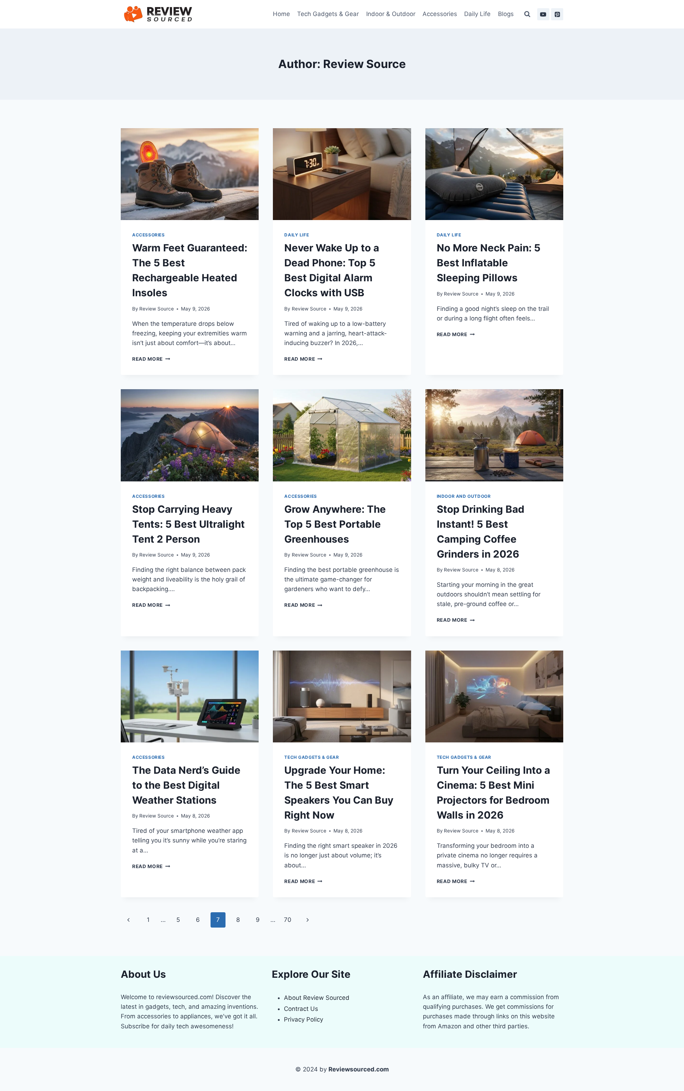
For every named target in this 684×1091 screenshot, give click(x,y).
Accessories (440, 13)
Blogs (506, 13)
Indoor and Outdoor (464, 496)
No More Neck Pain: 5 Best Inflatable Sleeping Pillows (488, 263)
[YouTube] (543, 14)
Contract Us (301, 1008)
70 (287, 919)
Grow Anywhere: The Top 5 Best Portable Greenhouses (335, 524)
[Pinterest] (557, 14)
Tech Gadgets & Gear (328, 13)
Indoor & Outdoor (390, 13)
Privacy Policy (303, 1019)
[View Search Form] (527, 14)
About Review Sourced (316, 997)
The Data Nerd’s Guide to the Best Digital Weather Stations (186, 785)
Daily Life (477, 13)
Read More (151, 359)
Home (281, 13)
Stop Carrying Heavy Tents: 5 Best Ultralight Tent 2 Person (188, 524)
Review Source (156, 309)
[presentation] (190, 174)
